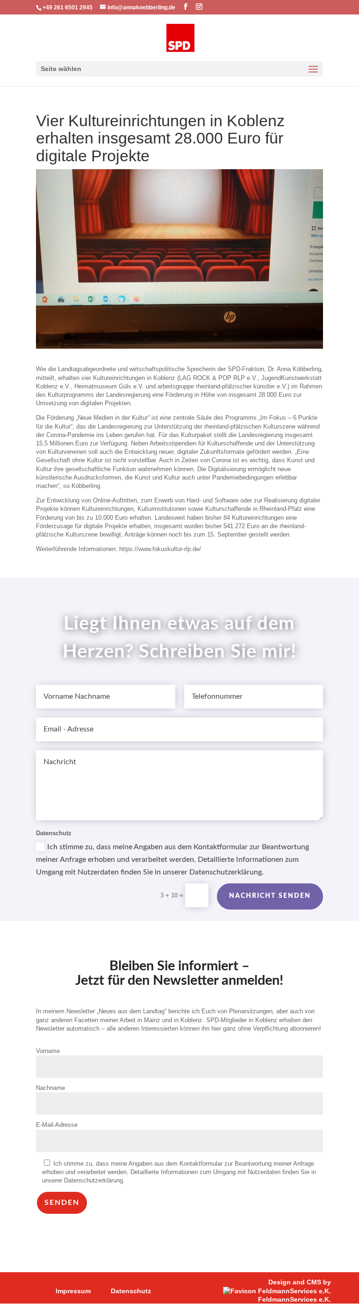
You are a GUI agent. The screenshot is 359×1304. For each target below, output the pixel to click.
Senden (61, 1202)
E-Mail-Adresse (57, 1124)
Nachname (50, 1087)
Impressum (73, 1291)
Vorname (48, 1050)
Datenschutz (131, 1291)
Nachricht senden (270, 896)
